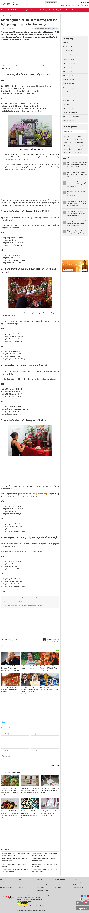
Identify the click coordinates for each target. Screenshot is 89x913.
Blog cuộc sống (60, 10)
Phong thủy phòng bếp (69, 71)
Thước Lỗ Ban (66, 104)
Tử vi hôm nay (59, 882)
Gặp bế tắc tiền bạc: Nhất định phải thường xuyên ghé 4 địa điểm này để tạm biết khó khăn (77, 164)
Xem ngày (6, 10)
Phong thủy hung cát (68, 108)
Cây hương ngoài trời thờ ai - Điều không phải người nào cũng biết (23, 605)
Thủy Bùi (49, 639)
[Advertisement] (26, 52)
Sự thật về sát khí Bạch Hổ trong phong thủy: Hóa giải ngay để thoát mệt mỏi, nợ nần (77, 184)
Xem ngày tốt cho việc (6, 887)
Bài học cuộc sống (78, 884)
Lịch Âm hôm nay (4, 884)
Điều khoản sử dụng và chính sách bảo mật (32, 910)
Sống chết (67, 152)
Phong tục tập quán (78, 882)
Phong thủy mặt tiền (68, 75)
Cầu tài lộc (66, 42)
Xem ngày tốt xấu (4, 882)
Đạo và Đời (52, 10)
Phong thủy (34, 10)
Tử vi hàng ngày (22, 884)
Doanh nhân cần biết (68, 55)
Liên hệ (45, 910)
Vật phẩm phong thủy (83, 5)
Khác (80, 10)
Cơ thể (66, 139)
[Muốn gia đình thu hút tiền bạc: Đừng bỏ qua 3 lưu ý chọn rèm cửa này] (50, 803)
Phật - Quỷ (67, 146)
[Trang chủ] (1, 10)
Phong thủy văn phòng (69, 83)
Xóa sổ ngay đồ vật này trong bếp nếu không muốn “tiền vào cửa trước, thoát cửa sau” (76, 223)
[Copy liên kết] (16, 640)
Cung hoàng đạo (24, 10)
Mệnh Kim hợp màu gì (42, 890)
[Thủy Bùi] (44, 639)
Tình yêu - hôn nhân (68, 51)
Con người (80, 146)
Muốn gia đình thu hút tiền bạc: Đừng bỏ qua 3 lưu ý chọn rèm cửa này (49, 813)
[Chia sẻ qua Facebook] (2, 640)
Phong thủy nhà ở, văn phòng (71, 116)
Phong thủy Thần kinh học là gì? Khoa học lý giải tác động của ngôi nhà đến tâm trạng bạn (77, 213)
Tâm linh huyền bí (78, 887)
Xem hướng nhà (67, 92)
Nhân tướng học (43, 10)
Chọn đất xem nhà (68, 46)
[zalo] (9, 640)
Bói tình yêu (58, 887)
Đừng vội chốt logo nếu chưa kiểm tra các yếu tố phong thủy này (50, 790)
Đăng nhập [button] (86, 2)
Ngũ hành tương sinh (70, 5)
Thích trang (68, 270)
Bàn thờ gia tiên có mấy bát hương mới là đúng (17, 602)
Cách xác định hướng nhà (12, 66)
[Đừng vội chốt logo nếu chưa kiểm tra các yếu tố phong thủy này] (50, 780)
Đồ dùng (79, 139)
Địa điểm (79, 149)
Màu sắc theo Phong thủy (70, 112)
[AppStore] (82, 909)
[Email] (13, 640)
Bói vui (17, 10)
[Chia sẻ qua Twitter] (6, 640)
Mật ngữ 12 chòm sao (61, 884)
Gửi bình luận (55, 766)
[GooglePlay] (82, 904)
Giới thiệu (19, 910)
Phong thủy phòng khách (69, 63)
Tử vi (12, 10)
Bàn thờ (11, 645)
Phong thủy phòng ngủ (69, 67)
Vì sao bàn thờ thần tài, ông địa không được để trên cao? (20, 598)
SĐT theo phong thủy (68, 100)
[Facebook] (81, 896)
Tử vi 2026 (21, 882)
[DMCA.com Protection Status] (22, 904)
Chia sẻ (84, 270)
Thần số (68, 10)
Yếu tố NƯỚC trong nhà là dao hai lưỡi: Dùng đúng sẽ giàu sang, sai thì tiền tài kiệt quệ (76, 203)
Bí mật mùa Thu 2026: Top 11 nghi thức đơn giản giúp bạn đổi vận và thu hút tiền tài (76, 194)
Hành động (80, 142)
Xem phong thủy (59, 5)
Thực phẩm (67, 149)
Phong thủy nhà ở (41, 887)
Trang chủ (3, 15)
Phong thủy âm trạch (68, 88)
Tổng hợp (79, 152)
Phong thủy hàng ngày (69, 120)
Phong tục (75, 10)
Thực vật (66, 136)
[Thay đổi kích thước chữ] (32, 28)
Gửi (58, 746)
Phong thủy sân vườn (68, 79)
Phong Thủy (10, 15)
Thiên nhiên (67, 142)
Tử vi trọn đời (21, 887)
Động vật (79, 136)
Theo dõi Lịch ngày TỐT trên (42, 28)
